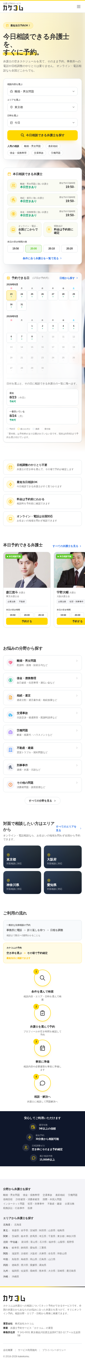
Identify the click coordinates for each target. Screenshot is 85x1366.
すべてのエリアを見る (66, 828)
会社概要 (8, 1350)
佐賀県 (24, 1270)
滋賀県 (15, 1253)
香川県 (24, 1265)
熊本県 (42, 1270)
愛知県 (33, 1247)
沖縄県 (15, 1276)
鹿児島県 (71, 1270)
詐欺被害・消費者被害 (28, 1199)
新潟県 (24, 1242)
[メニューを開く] (79, 6)
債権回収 (8, 1199)
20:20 (69, 248)
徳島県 (15, 1265)
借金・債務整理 (18, 153)
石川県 (43, 1242)
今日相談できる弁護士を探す (45, 135)
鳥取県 (15, 1259)
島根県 (24, 1259)
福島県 (60, 1230)
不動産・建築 (54, 1203)
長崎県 (33, 1270)
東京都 (60, 1236)
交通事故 (38, 153)
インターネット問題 (14, 1203)
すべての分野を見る (40, 800)
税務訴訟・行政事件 (14, 1208)
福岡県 (15, 1270)
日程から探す (67, 278)
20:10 (51, 248)
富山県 (34, 1242)
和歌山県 (62, 1253)
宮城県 (33, 1230)
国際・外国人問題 (52, 1199)
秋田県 (42, 1230)
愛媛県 (33, 1265)
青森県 (15, 1230)
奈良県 (51, 1253)
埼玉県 (42, 1236)
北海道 (17, 1224)
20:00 (33, 248)
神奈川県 (71, 1236)
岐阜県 (15, 1247)
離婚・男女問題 (32, 146)
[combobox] (42, 91)
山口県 (51, 1259)
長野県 (70, 1242)
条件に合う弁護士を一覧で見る (41, 258)
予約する (27, 621)
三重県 (42, 1247)
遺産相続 (53, 146)
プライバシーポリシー (54, 1350)
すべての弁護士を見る (65, 546)
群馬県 (33, 1236)
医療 (30, 1208)
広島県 (42, 1259)
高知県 (42, 1265)
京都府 (24, 1253)
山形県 (51, 1230)
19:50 (15, 248)
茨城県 (15, 1236)
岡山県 (33, 1259)
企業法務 (69, 1203)
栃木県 (24, 1236)
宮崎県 (60, 1270)
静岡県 (24, 1247)
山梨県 (61, 1242)
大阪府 (33, 1253)
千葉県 (51, 1236)
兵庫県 (42, 1253)
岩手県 (24, 1230)
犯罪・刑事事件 (36, 1203)
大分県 (51, 1270)
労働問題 (55, 153)
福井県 (52, 1242)
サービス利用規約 (27, 1350)
